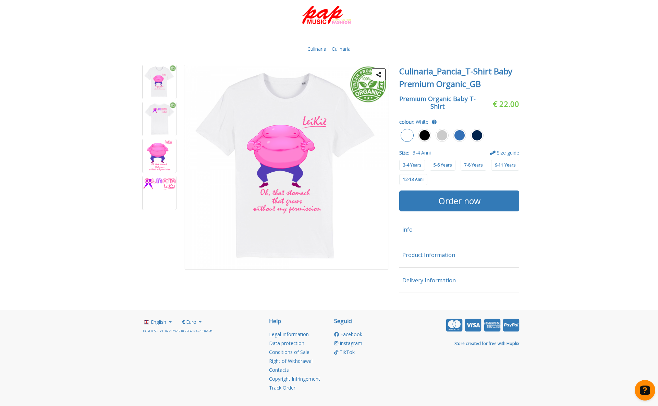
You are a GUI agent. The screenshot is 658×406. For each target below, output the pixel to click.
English (158, 322)
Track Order (282, 387)
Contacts (279, 370)
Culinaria (316, 49)
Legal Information (289, 334)
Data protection (286, 343)
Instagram (350, 343)
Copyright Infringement (294, 379)
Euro (190, 322)
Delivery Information (429, 280)
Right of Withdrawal (291, 361)
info (407, 229)
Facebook (350, 334)
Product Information (428, 255)
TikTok (346, 352)
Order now (459, 201)
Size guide (507, 152)
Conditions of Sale (289, 352)
